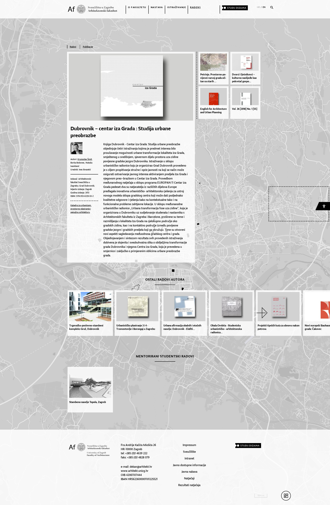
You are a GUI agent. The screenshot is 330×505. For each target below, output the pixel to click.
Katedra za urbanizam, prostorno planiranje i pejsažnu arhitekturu (80, 209)
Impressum (189, 445)
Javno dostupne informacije (189, 465)
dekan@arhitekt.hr (141, 467)
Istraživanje (176, 7)
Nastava (157, 7)
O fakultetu (137, 7)
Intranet (189, 458)
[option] (91, 313)
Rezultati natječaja (189, 485)
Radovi (195, 7)
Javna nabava (189, 472)
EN (264, 7)
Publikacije (88, 46)
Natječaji (189, 478)
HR (258, 7)
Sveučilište (189, 452)
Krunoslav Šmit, (85, 159)
